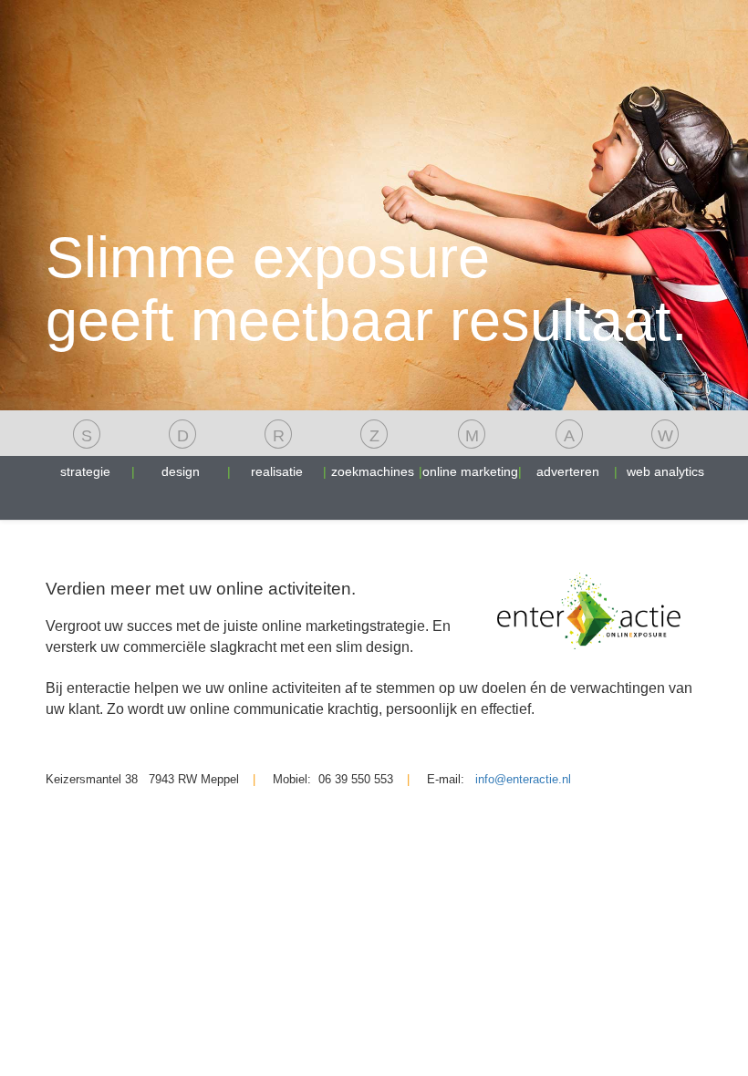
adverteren (567, 453)
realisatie (277, 453)
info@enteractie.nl (523, 779)
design (180, 453)
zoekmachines (372, 453)
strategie (85, 453)
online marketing (470, 453)
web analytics (665, 453)
